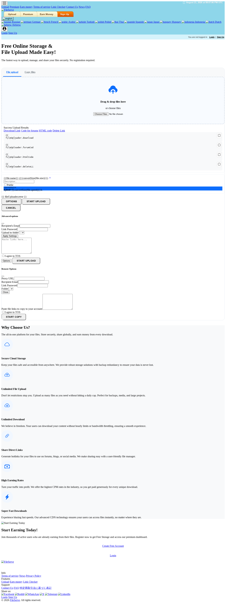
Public (10, 185)
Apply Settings (10, 236)
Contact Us (72, 6)
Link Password (9, 229)
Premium (14, 6)
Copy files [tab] (30, 72)
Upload (5, 6)
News (82, 6)
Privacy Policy (33, 575)
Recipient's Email (10, 225)
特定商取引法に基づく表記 (35, 587)
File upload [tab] (12, 72)
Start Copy (14, 317)
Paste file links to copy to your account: (22, 308)
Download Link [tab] (12, 130)
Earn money (26, 6)
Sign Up (64, 14)
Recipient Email (9, 282)
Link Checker (58, 6)
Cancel (11, 208)
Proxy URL (7, 278)
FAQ (88, 6)
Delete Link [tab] (59, 130)
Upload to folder (10, 232)
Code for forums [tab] (29, 130)
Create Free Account (113, 546)
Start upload (36, 201)
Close (5, 292)
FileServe (15, 600)
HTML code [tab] (45, 130)
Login (4, 33)
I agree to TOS (12, 256)
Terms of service (41, 6)
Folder (4, 288)
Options (11, 201)
